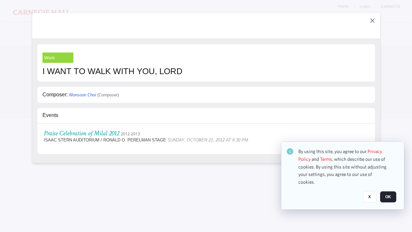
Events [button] (50, 115)
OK (388, 197)
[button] (372, 20)
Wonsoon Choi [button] (82, 94)
